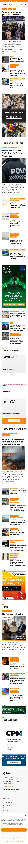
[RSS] (12, 786)
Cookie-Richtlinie (7, 841)
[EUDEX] (14, 307)
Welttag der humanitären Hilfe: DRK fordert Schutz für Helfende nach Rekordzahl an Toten (17, 681)
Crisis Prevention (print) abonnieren (12, 789)
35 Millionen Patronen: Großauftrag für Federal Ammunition (12, 153)
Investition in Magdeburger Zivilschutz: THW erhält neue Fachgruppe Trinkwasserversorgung (18, 508)
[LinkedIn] (10, 786)
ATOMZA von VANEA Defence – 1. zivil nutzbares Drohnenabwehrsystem (18, 60)
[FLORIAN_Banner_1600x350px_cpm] (14, 99)
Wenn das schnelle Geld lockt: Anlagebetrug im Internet (17, 85)
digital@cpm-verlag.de (8, 783)
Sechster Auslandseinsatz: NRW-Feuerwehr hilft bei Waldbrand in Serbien (13, 442)
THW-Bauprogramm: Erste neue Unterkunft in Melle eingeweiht (18, 492)
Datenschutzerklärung (15, 841)
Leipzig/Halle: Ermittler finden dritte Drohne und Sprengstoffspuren (17, 241)
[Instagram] (8, 786)
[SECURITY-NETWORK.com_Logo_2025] (8, 4)
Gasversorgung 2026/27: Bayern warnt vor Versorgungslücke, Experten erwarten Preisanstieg (18, 327)
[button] (26, 815)
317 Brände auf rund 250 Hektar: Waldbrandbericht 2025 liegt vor (17, 666)
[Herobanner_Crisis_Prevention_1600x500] (14, 714)
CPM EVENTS (6, 805)
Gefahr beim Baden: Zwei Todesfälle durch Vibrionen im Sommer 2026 (17, 522)
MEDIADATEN (6, 810)
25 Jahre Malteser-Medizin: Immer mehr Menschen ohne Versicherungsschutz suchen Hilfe (18, 72)
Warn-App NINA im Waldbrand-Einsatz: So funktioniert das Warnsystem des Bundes (17, 563)
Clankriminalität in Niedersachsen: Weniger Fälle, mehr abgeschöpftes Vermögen (17, 255)
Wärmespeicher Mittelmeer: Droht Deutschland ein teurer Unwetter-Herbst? (16, 340)
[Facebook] (6, 786)
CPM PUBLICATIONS (8, 802)
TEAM (4, 808)
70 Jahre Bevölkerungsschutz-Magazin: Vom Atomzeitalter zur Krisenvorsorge (16, 223)
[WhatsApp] (3, 786)
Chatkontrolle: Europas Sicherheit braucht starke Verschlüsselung (17, 205)
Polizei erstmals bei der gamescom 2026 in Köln (12, 13)
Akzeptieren (14, 830)
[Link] (14, 368)
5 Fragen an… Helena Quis (13, 614)
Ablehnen (14, 834)
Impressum (22, 841)
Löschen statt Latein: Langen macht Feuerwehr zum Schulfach (17, 532)
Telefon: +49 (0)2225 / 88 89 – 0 (11, 781)
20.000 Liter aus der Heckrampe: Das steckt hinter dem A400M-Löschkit (16, 697)
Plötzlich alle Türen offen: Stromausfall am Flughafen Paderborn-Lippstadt (18, 315)
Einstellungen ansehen (14, 838)
